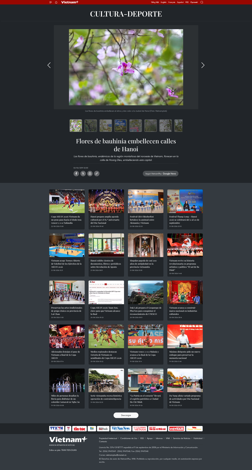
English (163, 2)
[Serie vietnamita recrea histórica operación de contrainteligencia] (106, 380)
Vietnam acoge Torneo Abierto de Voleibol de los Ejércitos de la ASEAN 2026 (66, 263)
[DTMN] (157, 428)
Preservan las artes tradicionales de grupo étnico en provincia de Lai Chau (66, 310)
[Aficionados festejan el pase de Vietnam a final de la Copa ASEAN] (67, 336)
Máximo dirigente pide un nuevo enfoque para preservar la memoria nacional (184, 354)
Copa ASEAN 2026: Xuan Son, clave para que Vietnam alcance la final (105, 310)
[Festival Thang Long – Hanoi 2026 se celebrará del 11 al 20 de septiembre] (185, 201)
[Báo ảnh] (176, 428)
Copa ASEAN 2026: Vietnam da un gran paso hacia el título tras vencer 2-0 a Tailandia (66, 219)
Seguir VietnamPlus (153, 173)
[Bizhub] (103, 428)
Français (171, 2)
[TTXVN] (56, 428)
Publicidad (198, 438)
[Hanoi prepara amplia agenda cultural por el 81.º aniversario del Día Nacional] (106, 201)
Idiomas (159, 438)
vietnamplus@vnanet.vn (116, 455)
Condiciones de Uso (128, 438)
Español (180, 2)
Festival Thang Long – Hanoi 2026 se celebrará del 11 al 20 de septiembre (184, 219)
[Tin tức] (79, 428)
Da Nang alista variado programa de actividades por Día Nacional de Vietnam (185, 398)
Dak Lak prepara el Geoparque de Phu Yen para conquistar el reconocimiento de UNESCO (145, 310)
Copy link (96, 173)
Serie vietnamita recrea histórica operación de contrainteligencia (106, 397)
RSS (142, 438)
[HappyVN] (194, 428)
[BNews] (92, 428)
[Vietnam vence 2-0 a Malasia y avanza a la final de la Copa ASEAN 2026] (145, 336)
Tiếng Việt (155, 2)
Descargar (126, 415)
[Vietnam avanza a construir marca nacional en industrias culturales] (185, 292)
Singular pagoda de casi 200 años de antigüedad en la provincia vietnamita (143, 263)
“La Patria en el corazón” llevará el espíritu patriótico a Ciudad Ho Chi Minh (145, 398)
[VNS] (120, 428)
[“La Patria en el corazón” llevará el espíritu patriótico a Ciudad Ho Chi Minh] (145, 380)
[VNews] (68, 428)
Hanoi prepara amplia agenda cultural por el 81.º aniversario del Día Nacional (105, 219)
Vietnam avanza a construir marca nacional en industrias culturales (183, 310)
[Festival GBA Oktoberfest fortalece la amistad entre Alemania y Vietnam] (145, 201)
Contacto (103, 441)
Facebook (76, 173)
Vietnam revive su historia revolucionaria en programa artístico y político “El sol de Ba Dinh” (184, 265)
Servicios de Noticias (181, 438)
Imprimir (90, 173)
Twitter (83, 173)
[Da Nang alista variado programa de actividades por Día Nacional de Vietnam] (185, 380)
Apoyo (150, 438)
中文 (187, 2)
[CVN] (139, 428)
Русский (194, 2)
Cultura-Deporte (126, 13)
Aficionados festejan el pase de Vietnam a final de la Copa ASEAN (65, 354)
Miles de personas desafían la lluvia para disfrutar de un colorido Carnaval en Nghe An (65, 398)
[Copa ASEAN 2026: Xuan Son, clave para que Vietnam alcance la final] (106, 292)
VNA (168, 438)
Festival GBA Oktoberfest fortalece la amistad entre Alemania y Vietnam (142, 219)
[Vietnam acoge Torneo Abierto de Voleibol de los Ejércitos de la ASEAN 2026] (67, 245)
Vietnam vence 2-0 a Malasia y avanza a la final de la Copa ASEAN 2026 (144, 354)
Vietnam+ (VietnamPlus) (70, 2)
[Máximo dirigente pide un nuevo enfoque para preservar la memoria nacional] (185, 336)
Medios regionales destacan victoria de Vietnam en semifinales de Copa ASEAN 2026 (106, 354)
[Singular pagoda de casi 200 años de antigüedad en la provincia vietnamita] (145, 245)
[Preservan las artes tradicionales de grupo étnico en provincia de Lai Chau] (67, 292)
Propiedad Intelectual (108, 438)
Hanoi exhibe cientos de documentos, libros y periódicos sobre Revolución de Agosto (106, 263)
